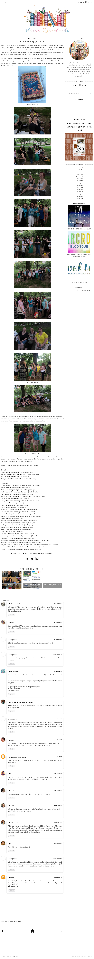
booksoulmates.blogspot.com (22, 545)
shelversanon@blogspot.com (16, 512)
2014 (78, 191)
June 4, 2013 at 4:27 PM (58, 773)
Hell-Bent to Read (14, 823)
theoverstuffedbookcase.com (16, 474)
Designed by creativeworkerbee (81, 956)
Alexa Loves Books (8, 956)
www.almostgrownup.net (12, 523)
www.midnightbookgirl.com (13, 490)
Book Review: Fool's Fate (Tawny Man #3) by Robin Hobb (79, 126)
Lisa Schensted (13, 806)
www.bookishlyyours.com (14, 529)
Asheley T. (12, 623)
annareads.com (11, 505)
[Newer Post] (3, 931)
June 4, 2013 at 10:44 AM (58, 654)
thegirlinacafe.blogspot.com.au (19, 514)
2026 (79, 167)
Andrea (36, 104)
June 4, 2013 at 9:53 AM (58, 639)
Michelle (12, 791)
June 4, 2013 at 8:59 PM (58, 790)
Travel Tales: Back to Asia (79, 282)
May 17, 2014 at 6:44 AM (58, 877)
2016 (78, 187)
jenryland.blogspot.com (12, 476)
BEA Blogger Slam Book (12, 584)
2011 (78, 198)
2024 (79, 169)
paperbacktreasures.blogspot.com (18, 536)
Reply (12, 615)
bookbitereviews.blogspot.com (16, 501)
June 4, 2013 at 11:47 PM (58, 822)
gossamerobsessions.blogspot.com (19, 542)
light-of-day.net (10, 531)
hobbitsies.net (9, 518)
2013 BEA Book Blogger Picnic (52, 47)
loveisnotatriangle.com (14, 503)
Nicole (11, 774)
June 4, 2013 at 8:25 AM (58, 603)
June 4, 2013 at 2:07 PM (58, 756)
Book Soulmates (14, 671)
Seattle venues (13, 887)
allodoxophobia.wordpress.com (18, 485)
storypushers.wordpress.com (14, 540)
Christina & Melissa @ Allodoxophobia (21, 702)
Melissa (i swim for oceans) (17, 604)
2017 (78, 185)
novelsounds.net (11, 507)
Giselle (11, 740)
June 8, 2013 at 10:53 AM (58, 858)
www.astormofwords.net (15, 525)
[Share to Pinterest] (37, 559)
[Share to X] (28, 559)
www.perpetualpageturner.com (16, 509)
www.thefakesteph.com (13, 487)
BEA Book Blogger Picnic (37, 553)
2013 (78, 194)
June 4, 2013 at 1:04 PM (58, 718)
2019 (78, 180)
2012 (78, 196)
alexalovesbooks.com (13, 472)
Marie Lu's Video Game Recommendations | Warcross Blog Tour (79, 255)
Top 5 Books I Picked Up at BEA (32, 585)
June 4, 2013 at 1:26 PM (58, 739)
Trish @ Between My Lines (17, 757)
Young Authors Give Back (52, 584)
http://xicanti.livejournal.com (28, 547)
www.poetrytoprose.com (14, 527)
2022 (79, 174)
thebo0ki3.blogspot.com (15, 534)
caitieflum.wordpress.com (14, 498)
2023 (79, 172)
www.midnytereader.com (13, 494)
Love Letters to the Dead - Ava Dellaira (79, 229)
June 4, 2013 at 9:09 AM (58, 622)
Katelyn (9, 459)
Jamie (17, 421)
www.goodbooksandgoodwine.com (18, 549)
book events (48, 553)
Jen (13, 459)
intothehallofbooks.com (14, 520)
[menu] (5, 2)
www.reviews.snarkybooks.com (16, 492)
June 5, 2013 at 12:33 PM (58, 843)
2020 (78, 178)
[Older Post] (61, 931)
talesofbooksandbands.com (16, 479)
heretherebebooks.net (16, 538)
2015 (78, 189)
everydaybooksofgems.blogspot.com (18, 516)
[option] (12, 580)
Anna (10, 421)
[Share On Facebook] (32, 559)
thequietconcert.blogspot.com (21, 496)
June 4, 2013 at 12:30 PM (58, 671)
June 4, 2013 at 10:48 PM (58, 805)
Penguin (12, 877)
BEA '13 (27, 553)
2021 (79, 176)
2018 (78, 183)
